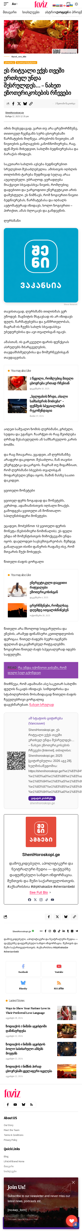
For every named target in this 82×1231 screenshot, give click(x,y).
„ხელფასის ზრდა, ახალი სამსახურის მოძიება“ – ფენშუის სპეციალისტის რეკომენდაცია (49, 403)
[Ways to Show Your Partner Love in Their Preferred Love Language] (66, 1013)
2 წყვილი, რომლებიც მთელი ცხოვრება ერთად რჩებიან (51, 380)
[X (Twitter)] (35, 899)
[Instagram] (41, 899)
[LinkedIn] (63, 931)
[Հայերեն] (54, 5)
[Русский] (68, 5)
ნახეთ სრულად (41, 704)
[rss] (59, 985)
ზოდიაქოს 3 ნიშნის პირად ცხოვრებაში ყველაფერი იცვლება (29, 1068)
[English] (61, 5)
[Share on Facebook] (13, 104)
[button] (7, 3)
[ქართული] (64, 5)
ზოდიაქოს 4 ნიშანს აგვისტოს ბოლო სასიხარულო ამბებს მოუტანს (25, 1049)
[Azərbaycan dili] (57, 5)
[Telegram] (76, 931)
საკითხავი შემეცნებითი (26, 63)
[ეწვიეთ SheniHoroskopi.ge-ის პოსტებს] (7, 931)
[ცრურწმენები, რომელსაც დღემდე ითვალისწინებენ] (17, 610)
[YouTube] (52, 899)
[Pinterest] (54, 931)
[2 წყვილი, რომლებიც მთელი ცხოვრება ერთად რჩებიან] (17, 383)
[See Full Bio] (50, 892)
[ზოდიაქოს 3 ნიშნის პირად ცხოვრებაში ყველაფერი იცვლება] (66, 1071)
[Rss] (31, 1104)
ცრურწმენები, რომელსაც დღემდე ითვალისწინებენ (49, 607)
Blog (6, 1156)
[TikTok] (46, 899)
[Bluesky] (23, 985)
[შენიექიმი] (71, 1220)
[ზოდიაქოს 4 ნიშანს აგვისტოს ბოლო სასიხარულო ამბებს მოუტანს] (66, 1049)
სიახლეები (10, 1171)
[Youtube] (59, 969)
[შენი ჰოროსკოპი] (41, 4)
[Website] (41, 931)
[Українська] (71, 5)
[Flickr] (72, 931)
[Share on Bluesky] (25, 104)
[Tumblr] (68, 931)
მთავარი (9, 1166)
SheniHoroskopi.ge (14, 112)
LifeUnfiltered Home (14, 1161)
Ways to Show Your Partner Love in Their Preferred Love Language (28, 1010)
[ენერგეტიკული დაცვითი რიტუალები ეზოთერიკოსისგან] (17, 590)
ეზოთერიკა (9, 63)
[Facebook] (29, 899)
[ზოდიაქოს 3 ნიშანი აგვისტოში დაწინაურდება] (66, 1031)
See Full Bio (39, 892)
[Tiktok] (59, 931)
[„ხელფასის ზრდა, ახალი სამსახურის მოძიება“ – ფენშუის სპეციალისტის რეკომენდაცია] (17, 406)
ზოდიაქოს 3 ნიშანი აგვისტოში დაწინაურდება (26, 1028)
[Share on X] (19, 104)
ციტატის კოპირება (42, 798)
